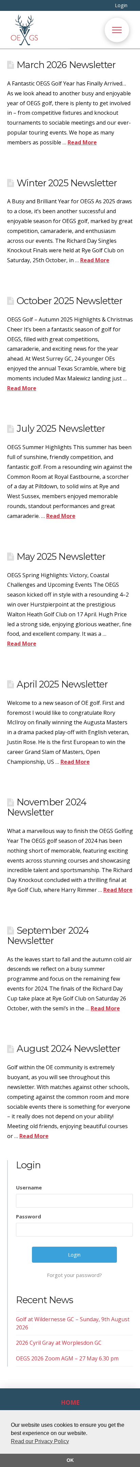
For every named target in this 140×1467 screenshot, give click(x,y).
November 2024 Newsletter (46, 807)
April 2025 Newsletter (62, 684)
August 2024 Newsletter (68, 1048)
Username (29, 1187)
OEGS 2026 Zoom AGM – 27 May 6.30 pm (67, 1358)
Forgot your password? (74, 1275)
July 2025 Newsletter (61, 428)
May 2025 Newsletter (61, 556)
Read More (82, 142)
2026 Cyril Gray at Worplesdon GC (59, 1342)
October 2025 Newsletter (69, 300)
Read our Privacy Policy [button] (40, 1441)
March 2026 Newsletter (66, 64)
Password (28, 1216)
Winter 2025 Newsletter (67, 183)
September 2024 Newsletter (48, 935)
